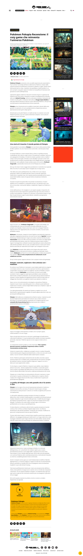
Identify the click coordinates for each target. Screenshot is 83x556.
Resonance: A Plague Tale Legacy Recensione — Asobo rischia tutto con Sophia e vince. (63, 76)
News (35, 10)
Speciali (44, 10)
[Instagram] (46, 547)
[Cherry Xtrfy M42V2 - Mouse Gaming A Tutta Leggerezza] (63, 121)
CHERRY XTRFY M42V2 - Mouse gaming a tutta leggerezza (63, 128)
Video (48, 10)
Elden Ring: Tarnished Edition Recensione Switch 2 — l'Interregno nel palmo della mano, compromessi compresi (63, 60)
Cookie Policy (53, 550)
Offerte (26, 10)
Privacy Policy (46, 550)
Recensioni (39, 10)
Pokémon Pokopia (15, 30)
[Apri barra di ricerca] (71, 10)
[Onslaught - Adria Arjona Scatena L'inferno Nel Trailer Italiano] (63, 135)
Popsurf (31, 10)
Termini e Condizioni (38, 550)
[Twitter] (49, 547)
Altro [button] (63, 10)
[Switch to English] (73, 10)
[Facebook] (42, 547)
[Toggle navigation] (10, 10)
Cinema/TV (53, 10)
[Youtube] (53, 547)
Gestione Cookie (60, 550)
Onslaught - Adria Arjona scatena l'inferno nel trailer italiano (63, 142)
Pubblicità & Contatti (28, 550)
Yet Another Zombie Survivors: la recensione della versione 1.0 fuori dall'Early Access (63, 45)
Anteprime (59, 10)
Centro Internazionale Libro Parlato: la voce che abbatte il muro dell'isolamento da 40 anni (63, 114)
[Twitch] (56, 547)
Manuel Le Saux (15, 76)
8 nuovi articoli (20, 10)
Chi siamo (20, 550)
